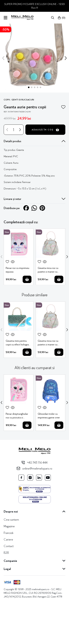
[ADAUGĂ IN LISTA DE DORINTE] (63, 107)
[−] (7, 130)
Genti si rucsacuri (23, 99)
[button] (52, 17)
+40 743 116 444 (37, 462)
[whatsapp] (34, 208)
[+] (20, 130)
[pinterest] (42, 208)
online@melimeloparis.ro (37, 468)
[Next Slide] (67, 257)
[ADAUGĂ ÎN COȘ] (27, 279)
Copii (7, 99)
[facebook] (26, 208)
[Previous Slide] (1, 257)
